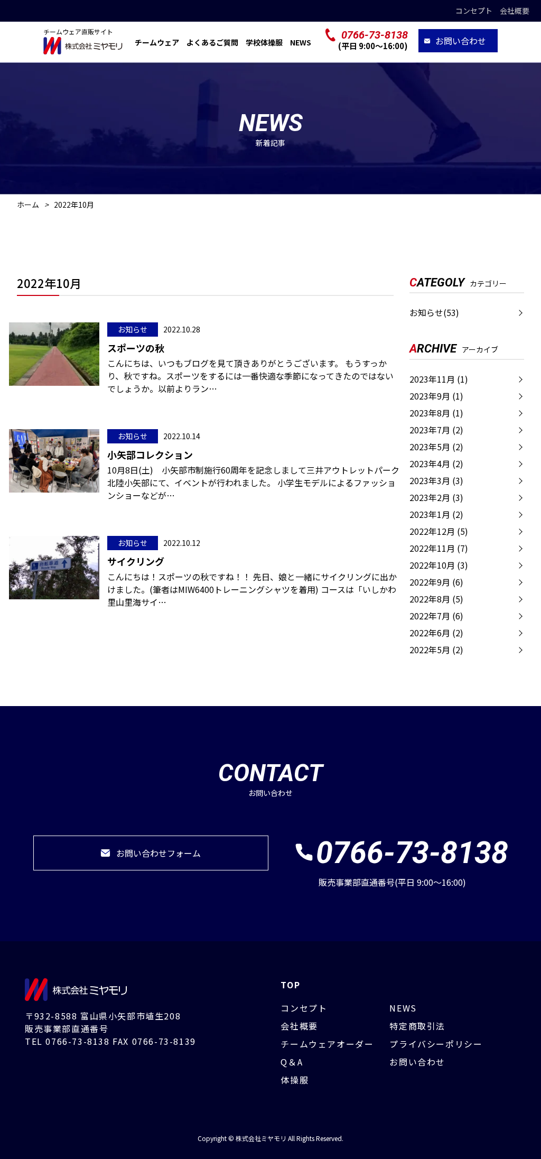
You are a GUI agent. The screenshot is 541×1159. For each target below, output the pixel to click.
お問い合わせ (460, 40)
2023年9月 (436, 396)
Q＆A (292, 1061)
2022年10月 (438, 565)
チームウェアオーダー (327, 1043)
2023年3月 (436, 480)
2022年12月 (438, 531)
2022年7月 (436, 615)
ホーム (28, 204)
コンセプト (473, 10)
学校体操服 (264, 42)
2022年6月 (436, 632)
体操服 (295, 1079)
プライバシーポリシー (435, 1043)
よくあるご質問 (212, 42)
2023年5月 (436, 446)
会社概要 (514, 10)
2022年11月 (438, 548)
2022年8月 (436, 598)
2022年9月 (436, 582)
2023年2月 (436, 497)
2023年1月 (436, 514)
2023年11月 (438, 379)
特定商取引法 (417, 1025)
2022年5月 (436, 649)
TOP (290, 984)
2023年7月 (436, 429)
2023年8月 (436, 412)
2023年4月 (436, 463)
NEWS (300, 42)
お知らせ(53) (434, 312)
